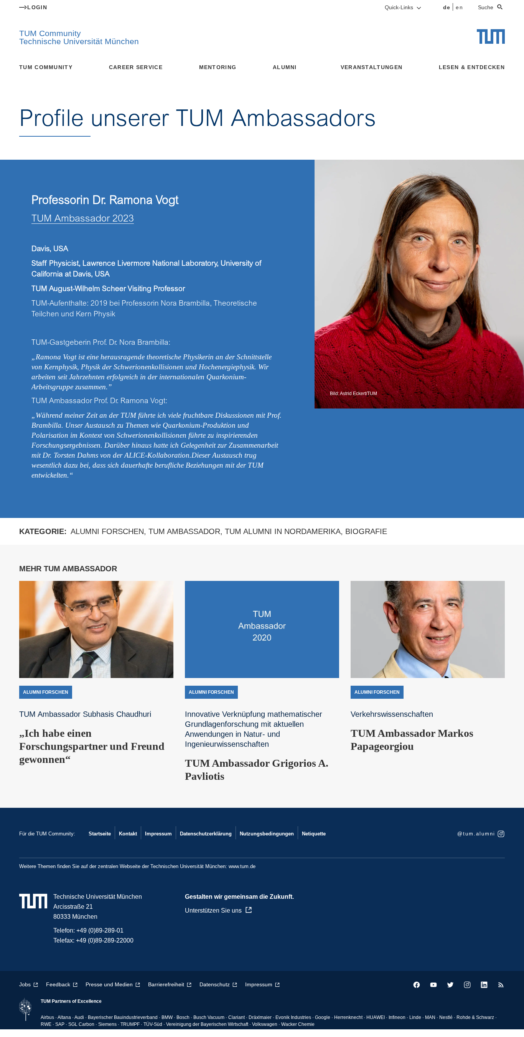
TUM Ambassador (184, 531)
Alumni (285, 67)
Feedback (58, 984)
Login (37, 7)
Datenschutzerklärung (206, 834)
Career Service (136, 67)
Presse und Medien (109, 984)
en (459, 7)
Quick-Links (400, 7)
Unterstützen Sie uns (213, 910)
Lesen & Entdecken (472, 67)
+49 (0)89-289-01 (100, 930)
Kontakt (128, 834)
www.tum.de (242, 866)
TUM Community (46, 67)
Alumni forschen (107, 531)
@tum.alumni (476, 834)
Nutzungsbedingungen (267, 834)
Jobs (25, 984)
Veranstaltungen (372, 67)
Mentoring (218, 67)
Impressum (158, 834)
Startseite (100, 834)
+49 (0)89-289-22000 (104, 940)
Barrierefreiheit (166, 984)
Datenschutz (214, 984)
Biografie (366, 531)
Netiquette (314, 834)
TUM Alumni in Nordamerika (283, 531)
